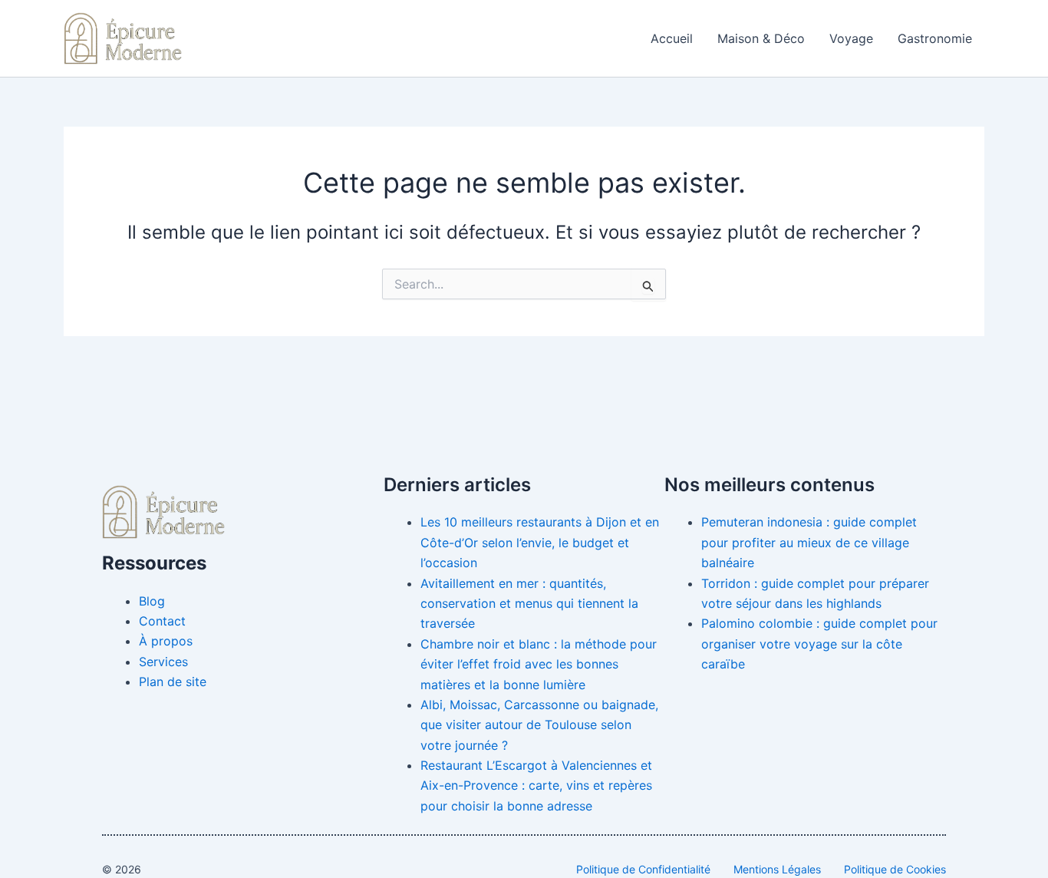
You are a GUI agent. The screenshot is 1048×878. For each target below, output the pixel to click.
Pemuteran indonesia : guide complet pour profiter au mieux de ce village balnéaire (809, 542)
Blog (152, 601)
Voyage (851, 38)
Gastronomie (935, 38)
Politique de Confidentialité (643, 869)
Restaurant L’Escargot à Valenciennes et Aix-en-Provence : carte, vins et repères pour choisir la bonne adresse (536, 786)
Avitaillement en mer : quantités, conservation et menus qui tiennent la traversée (529, 604)
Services (163, 661)
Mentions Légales (777, 869)
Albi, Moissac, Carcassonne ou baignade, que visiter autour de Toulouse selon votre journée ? (539, 725)
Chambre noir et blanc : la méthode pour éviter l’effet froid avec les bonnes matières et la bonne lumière (538, 664)
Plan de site (172, 681)
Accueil (672, 38)
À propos (166, 641)
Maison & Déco (761, 38)
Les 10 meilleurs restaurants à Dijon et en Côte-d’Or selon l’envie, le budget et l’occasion (539, 542)
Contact (162, 621)
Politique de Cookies (895, 869)
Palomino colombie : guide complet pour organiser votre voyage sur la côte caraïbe (819, 644)
